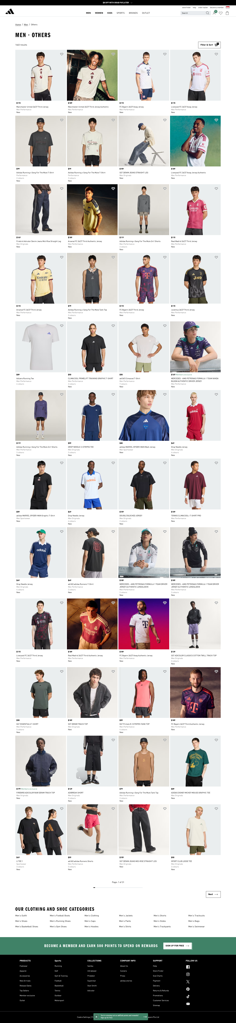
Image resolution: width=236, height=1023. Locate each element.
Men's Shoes (21, 921)
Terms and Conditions (113, 1017)
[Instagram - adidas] (201, 974)
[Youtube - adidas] (201, 1004)
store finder (186, 7)
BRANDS (133, 13)
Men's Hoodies (91, 927)
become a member (217, 7)
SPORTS (121, 13)
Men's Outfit (21, 916)
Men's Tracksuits (196, 916)
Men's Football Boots (60, 916)
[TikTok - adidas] (201, 997)
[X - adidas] (201, 982)
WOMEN (99, 13)
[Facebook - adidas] (201, 967)
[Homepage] (9, 11)
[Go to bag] (227, 13)
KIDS (109, 13)
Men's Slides (160, 921)
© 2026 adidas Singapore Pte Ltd (145, 1017)
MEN (88, 13)
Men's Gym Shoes (58, 927)
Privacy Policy (97, 1017)
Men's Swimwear (196, 927)
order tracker (203, 7)
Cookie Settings (83, 1017)
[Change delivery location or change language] (228, 7)
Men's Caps (90, 921)
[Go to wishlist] (220, 13)
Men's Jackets (126, 916)
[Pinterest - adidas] (201, 989)
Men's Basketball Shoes (26, 927)
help (194, 7)
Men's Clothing (92, 916)
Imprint (127, 1017)
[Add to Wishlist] (62, 54)
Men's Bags (194, 921)
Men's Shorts (160, 916)
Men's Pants (125, 921)
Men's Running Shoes (60, 921)
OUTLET (146, 13)
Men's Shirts (125, 927)
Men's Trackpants (162, 927)
